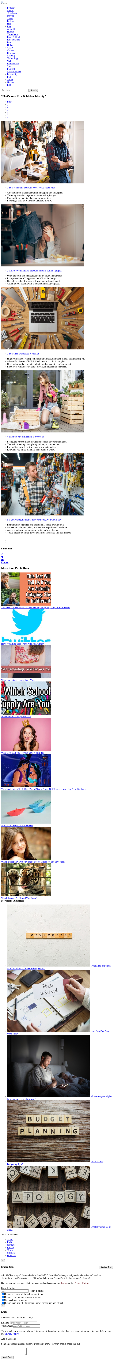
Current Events (14, 71)
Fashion (11, 21)
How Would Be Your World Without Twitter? (22, 643)
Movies (10, 15)
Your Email (6, 1326)
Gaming (11, 55)
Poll (9, 77)
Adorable (11, 29)
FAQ (9, 1242)
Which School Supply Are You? (16, 716)
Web (9, 61)
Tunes (10, 18)
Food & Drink (13, 37)
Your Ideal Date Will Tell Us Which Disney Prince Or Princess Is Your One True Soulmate (43, 789)
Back (9, 101)
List (9, 85)
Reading (11, 53)
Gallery (10, 82)
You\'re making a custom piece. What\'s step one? (31, 187)
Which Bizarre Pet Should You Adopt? (19, 898)
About (10, 1239)
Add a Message (8, 1339)
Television (12, 13)
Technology (12, 58)
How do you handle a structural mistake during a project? (34, 270)
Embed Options (8, 1288)
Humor (10, 31)
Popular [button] (10, 7)
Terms (10, 1250)
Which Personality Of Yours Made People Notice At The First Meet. (33, 861)
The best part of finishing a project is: (25, 436)
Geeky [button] (10, 47)
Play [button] (9, 26)
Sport (9, 66)
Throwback (12, 34)
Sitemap (11, 1253)
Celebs (10, 10)
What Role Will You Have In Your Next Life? (22, 752)
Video (10, 79)
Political (11, 69)
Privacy (10, 1247)
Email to (5, 1322)
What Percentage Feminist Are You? (18, 680)
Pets (9, 42)
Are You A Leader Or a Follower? (17, 825)
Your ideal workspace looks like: (23, 353)
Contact (10, 1245)
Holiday (11, 45)
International (13, 63)
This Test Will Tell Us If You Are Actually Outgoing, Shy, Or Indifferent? (35, 607)
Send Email (7, 1357)
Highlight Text (106, 1267)
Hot (9, 23)
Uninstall (11, 1255)
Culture (10, 50)
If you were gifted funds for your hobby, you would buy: (34, 519)
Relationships (13, 39)
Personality (12, 74)
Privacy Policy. (82, 1283)
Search (33, 90)
